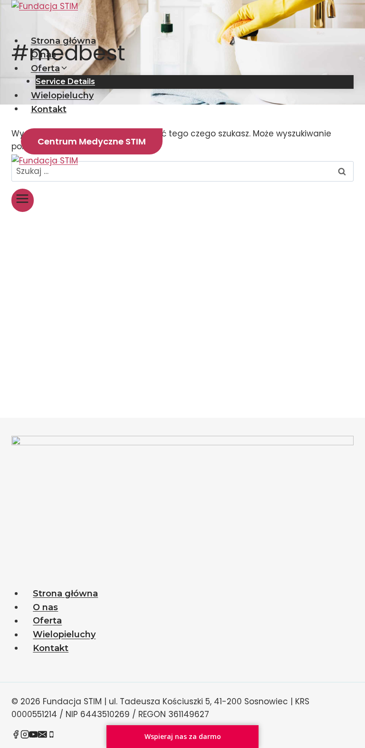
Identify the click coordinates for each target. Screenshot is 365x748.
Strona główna (63, 41)
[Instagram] (24, 735)
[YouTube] (33, 735)
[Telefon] (51, 735)
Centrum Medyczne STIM (92, 141)
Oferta (47, 621)
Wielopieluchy (62, 95)
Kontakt (49, 109)
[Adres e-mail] (42, 735)
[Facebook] (15, 735)
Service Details (65, 81)
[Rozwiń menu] (22, 200)
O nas (43, 54)
